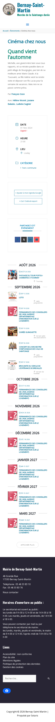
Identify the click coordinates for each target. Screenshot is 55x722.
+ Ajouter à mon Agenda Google (28, 193)
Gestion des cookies (13, 667)
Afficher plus (27, 545)
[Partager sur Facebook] (17, 239)
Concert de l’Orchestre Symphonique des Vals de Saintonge (31, 349)
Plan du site (9, 657)
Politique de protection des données (21, 663)
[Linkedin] (30, 239)
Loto (21, 297)
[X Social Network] (24, 239)
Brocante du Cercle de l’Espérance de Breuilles (30, 367)
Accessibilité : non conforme (17, 654)
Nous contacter (10, 592)
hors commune (29, 167)
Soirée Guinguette (28, 332)
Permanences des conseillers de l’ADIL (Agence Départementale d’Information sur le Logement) (33, 316)
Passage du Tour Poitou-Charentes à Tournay (31, 276)
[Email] (36, 239)
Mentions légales (12, 660)
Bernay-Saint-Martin (30, 7)
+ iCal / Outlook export (28, 201)
